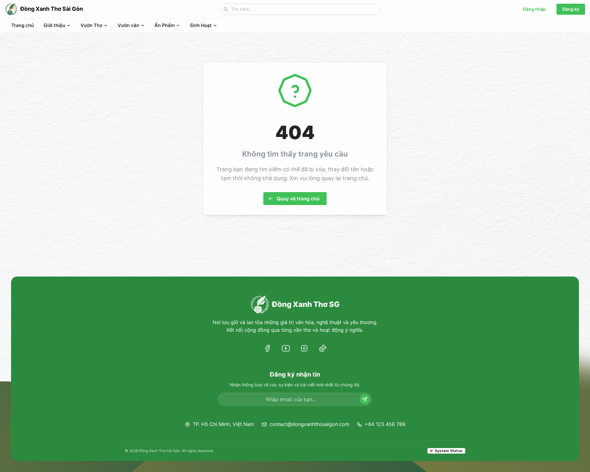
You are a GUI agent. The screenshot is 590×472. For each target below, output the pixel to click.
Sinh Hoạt (201, 25)
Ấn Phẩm (165, 25)
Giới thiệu (54, 25)
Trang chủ (22, 25)
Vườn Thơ (91, 25)
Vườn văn (128, 25)
